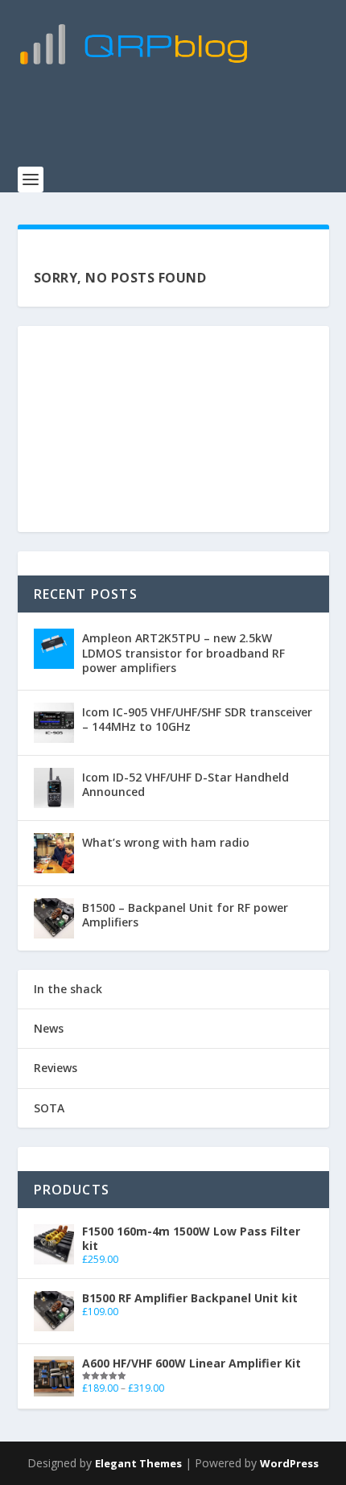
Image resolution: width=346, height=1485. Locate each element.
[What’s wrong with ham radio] (54, 853)
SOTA (49, 1108)
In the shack (68, 988)
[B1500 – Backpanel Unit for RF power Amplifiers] (54, 918)
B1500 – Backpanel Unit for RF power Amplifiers (185, 915)
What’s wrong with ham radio (165, 842)
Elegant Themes (138, 1463)
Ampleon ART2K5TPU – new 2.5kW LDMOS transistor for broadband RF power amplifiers (183, 652)
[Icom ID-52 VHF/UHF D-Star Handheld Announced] (54, 788)
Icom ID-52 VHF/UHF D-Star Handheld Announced (185, 784)
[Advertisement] (182, 125)
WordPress (289, 1463)
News (49, 1028)
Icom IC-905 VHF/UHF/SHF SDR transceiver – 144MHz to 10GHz (197, 719)
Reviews (55, 1067)
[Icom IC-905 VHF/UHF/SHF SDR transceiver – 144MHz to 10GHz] (54, 723)
